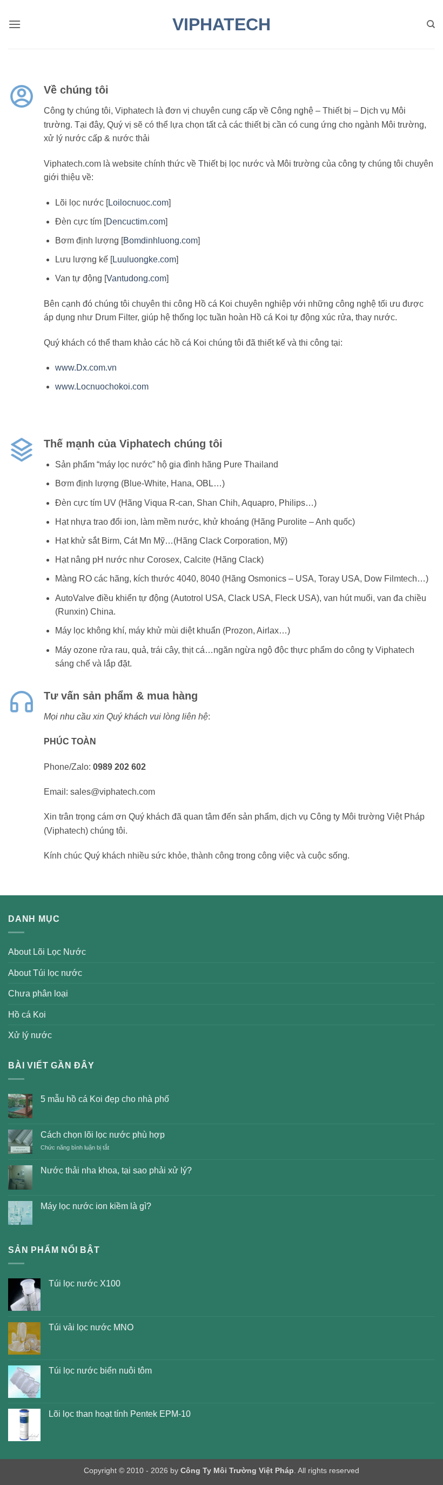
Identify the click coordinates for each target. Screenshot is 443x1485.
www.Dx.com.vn (86, 367)
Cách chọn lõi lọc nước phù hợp (103, 1134)
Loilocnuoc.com (138, 202)
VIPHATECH (221, 24)
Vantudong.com (136, 278)
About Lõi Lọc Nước (47, 951)
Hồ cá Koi (27, 1014)
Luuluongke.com (144, 259)
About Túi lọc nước (45, 973)
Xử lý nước (30, 1035)
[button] (14, 24)
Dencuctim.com (135, 221)
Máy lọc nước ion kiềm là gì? (96, 1206)
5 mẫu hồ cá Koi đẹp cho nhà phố (105, 1099)
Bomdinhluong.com (160, 240)
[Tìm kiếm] (431, 24)
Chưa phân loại (38, 993)
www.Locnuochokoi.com (102, 386)
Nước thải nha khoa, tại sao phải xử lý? (116, 1170)
